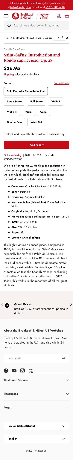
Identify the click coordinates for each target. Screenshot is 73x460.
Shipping (9, 74)
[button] (67, 16)
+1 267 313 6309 (55, 7)
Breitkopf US (40, 450)
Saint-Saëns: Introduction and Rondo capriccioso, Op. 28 (41, 38)
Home (7, 38)
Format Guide (61, 83)
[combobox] (36, 25)
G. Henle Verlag (13, 155)
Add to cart (36, 145)
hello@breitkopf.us (20, 7)
